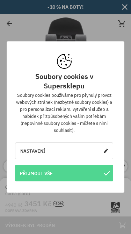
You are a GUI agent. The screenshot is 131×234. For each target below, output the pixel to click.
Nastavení (32, 151)
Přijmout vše (36, 173)
